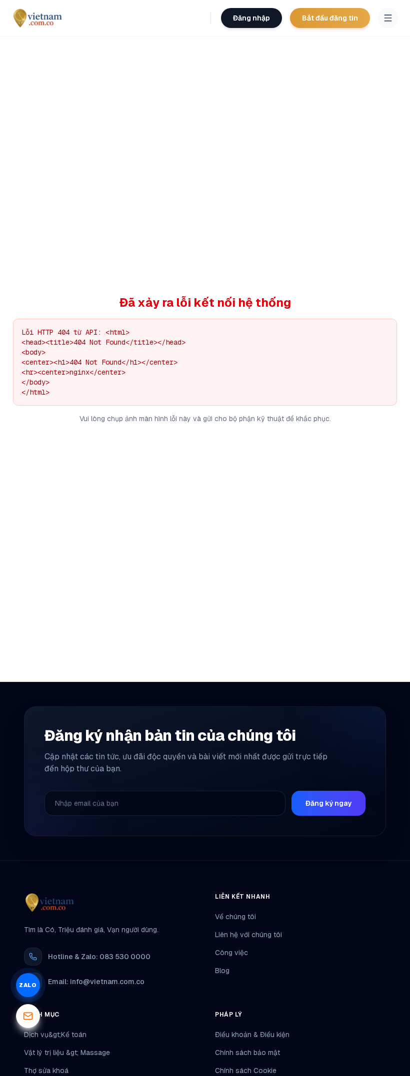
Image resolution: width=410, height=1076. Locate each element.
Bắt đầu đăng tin (330, 17)
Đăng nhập (251, 17)
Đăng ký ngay (329, 803)
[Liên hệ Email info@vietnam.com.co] (28, 1016)
